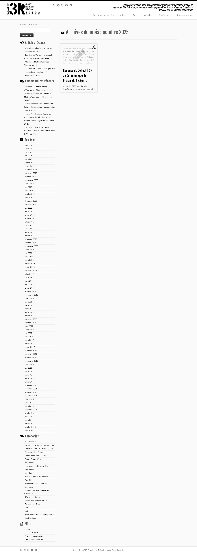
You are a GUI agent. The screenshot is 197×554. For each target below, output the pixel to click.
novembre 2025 (31, 173)
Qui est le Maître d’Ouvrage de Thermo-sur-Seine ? (38, 97)
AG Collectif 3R (31, 442)
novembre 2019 (31, 270)
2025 (30, 24)
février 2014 (30, 423)
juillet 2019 (29, 274)
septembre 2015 (31, 396)
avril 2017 (29, 336)
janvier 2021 (30, 236)
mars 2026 (29, 159)
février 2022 (30, 211)
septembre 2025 (31, 180)
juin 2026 (28, 152)
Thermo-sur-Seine (32, 504)
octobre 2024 (30, 194)
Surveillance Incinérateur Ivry (36, 500)
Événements (29, 462)
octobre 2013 (30, 427)
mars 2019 (29, 281)
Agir (135, 14)
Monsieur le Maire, (33, 75)
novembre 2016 (31, 354)
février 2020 (30, 263)
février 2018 (30, 312)
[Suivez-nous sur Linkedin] (71, 5)
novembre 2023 (31, 204)
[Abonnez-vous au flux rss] (55, 5)
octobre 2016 (30, 357)
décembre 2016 (31, 350)
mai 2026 (28, 156)
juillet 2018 (29, 298)
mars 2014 (29, 420)
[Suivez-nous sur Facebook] (59, 5)
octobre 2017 (30, 322)
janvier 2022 (30, 215)
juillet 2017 (29, 329)
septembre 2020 (31, 246)
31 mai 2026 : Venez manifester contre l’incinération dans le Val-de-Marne (39, 130)
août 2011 (29, 430)
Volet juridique (30, 518)
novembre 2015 (31, 389)
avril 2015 (29, 402)
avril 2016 (29, 375)
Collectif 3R (83, 550)
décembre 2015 (31, 385)
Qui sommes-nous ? (102, 14)
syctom (85, 89)
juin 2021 (28, 225)
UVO (27, 511)
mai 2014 (28, 416)
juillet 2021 (29, 222)
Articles (148, 14)
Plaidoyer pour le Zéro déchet (37, 476)
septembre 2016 (31, 361)
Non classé (29, 473)
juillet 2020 (29, 249)
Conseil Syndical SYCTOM (35, 455)
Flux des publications (33, 533)
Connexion (29, 529)
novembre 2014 (31, 409)
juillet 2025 (29, 183)
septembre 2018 (31, 295)
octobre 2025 (30, 176)
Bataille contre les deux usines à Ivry (39, 445)
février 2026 (30, 162)
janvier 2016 (30, 382)
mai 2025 (28, 187)
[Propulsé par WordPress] (98, 549)
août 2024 (29, 197)
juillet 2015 (29, 399)
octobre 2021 (30, 218)
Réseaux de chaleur (32, 497)
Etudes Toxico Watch (33, 459)
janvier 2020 (30, 267)
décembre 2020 (31, 239)
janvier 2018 (30, 316)
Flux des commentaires (34, 536)
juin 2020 (28, 253)
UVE (26, 507)
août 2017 (29, 326)
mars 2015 (29, 406)
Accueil (23, 24)
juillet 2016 (29, 364)
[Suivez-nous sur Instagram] (63, 5)
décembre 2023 (31, 201)
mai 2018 (28, 305)
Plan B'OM (29, 480)
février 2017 (30, 343)
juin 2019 (28, 277)
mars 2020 (29, 260)
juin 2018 (28, 302)
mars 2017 (29, 340)
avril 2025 (29, 190)
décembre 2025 (31, 169)
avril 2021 (29, 229)
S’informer (164, 14)
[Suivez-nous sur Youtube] (67, 5)
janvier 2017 (30, 347)
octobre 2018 (30, 291)
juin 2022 (28, 208)
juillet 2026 (29, 149)
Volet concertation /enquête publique (39, 514)
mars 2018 (29, 309)
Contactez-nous (185, 14)
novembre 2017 (31, 319)
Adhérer (123, 14)
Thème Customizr (118, 550)
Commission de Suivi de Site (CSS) (39, 449)
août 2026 (29, 145)
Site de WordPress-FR (34, 539)
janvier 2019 (30, 288)
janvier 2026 (30, 166)
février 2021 (30, 232)
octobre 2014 (30, 413)
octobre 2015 (30, 392)
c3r (92, 89)
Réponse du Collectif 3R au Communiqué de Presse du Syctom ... (77, 75)
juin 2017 (28, 333)
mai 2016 (28, 371)
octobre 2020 (30, 242)
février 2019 (30, 284)
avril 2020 (29, 256)
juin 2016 (28, 368)
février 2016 (30, 378)
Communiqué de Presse (34, 452)
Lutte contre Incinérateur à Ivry (37, 466)
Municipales (29, 469)
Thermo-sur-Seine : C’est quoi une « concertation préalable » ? (39, 107)
